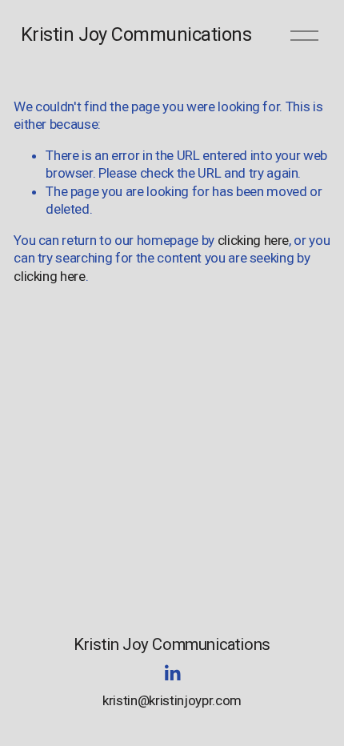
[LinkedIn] (172, 673)
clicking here (254, 240)
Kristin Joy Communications (136, 34)
